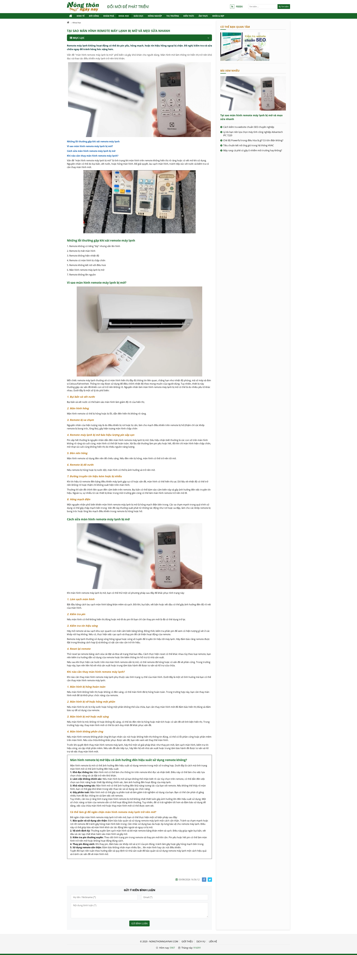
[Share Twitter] (210, 879)
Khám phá (108, 16)
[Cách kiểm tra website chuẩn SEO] (244, 60)
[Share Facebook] (204, 879)
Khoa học (124, 16)
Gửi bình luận (139, 923)
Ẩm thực (203, 16)
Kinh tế (81, 16)
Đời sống (94, 16)
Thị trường (172, 16)
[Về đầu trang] (353, 382)
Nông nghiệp (155, 16)
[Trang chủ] (70, 16)
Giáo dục (138, 16)
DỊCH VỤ (200, 941)
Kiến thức (188, 16)
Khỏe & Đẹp (218, 16)
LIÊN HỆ (213, 941)
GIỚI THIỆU (187, 941)
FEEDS (239, 6)
